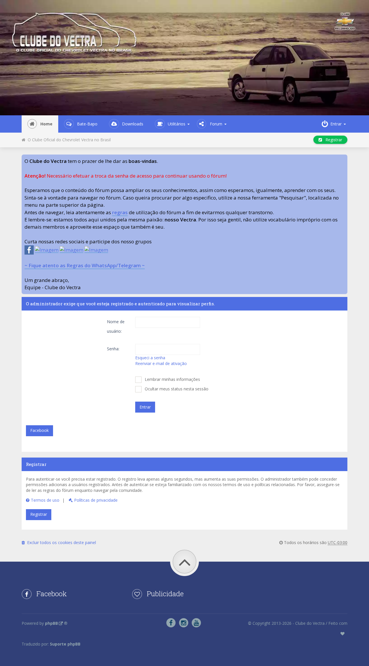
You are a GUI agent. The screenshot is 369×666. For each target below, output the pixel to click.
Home (46, 124)
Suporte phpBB (65, 644)
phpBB (51, 623)
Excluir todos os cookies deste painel (60, 542)
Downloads (132, 124)
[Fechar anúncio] (342, 159)
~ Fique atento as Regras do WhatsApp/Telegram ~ (85, 265)
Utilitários (176, 124)
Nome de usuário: (116, 326)
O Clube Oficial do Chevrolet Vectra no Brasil (68, 139)
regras (120, 212)
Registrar (332, 139)
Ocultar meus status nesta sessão (176, 389)
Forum (216, 124)
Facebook (39, 430)
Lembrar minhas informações (172, 379)
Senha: (113, 348)
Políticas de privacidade (96, 500)
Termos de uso (45, 500)
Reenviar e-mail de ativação (161, 363)
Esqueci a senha (150, 357)
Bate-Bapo (87, 124)
